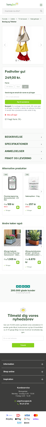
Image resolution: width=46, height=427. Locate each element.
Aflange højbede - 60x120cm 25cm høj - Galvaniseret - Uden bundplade (12, 253)
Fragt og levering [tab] (18, 158)
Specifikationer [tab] (16, 143)
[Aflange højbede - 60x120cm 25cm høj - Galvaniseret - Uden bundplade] (12, 238)
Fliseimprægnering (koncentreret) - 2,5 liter (11, 198)
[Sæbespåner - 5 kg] (33, 183)
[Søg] (41, 11)
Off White (9, 87)
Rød (18, 87)
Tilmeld (23, 345)
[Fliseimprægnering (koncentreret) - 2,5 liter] (12, 183)
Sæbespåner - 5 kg (32, 196)
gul (25, 87)
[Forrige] (5, 44)
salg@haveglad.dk (24, 401)
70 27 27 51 (24, 404)
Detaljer (17, 207)
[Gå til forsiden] (12, 4)
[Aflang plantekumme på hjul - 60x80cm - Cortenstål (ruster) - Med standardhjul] (33, 238)
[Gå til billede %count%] (16, 60)
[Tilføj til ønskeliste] (18, 205)
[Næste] (41, 44)
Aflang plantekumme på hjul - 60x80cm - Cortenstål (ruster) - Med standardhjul (33, 253)
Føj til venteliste (23, 102)
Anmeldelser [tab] (14, 151)
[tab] (23, 136)
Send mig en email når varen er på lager (20, 92)
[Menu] (42, 5)
